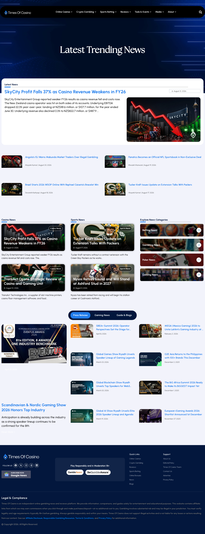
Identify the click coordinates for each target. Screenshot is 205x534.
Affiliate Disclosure (34, 518)
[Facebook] (15, 465)
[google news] (16, 474)
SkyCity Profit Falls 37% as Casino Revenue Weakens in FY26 (65, 91)
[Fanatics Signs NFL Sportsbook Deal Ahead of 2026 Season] (115, 167)
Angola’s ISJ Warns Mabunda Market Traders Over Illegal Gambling (61, 157)
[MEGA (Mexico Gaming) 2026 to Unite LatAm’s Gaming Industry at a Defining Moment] (150, 337)
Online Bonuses (135, 475)
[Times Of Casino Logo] (18, 13)
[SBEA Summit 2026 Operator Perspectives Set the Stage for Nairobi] (82, 337)
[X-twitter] (21, 465)
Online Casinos (63, 11)
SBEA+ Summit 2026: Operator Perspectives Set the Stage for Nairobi (113, 327)
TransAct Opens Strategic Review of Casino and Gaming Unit (33, 281)
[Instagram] (26, 465)
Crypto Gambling (85, 11)
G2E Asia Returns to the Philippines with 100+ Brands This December (183, 356)
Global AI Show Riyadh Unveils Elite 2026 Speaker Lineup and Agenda (115, 413)
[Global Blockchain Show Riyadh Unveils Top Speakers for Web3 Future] (82, 394)
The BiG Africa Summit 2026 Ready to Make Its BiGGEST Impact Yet (184, 384)
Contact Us (167, 471)
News (131, 480)
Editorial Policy (168, 463)
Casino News (55, 228)
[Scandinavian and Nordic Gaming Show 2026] (34, 362)
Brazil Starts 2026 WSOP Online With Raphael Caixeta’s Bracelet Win (61, 184)
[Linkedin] (36, 465)
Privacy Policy (168, 480)
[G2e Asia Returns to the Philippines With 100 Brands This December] (150, 365)
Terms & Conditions (84, 518)
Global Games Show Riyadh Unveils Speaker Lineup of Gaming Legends (115, 356)
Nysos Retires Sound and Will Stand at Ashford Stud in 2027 (101, 281)
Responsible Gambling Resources (59, 518)
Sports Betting (107, 11)
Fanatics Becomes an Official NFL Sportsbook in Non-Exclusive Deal (164, 157)
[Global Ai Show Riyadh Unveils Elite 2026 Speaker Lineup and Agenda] (82, 422)
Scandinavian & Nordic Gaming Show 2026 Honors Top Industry (34, 407)
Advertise (166, 475)
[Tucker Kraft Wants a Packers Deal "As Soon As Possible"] (115, 195)
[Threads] (31, 465)
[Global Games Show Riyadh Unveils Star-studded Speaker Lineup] (82, 365)
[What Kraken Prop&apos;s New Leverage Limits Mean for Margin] (12, 195)
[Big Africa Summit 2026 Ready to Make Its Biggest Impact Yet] (150, 394)
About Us (166, 459)
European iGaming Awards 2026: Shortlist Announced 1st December (183, 413)
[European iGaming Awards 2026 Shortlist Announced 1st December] (150, 422)
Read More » (8, 432)
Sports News (125, 228)
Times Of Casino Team (172, 467)
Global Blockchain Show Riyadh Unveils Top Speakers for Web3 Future (113, 384)
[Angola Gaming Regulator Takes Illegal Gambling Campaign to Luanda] (12, 167)
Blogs (131, 484)
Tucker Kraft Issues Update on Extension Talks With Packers (160, 184)
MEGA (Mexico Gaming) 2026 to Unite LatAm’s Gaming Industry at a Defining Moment (184, 327)
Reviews (132, 467)
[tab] (80, 315)
